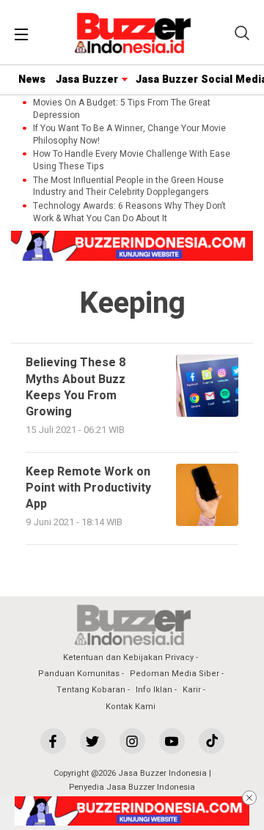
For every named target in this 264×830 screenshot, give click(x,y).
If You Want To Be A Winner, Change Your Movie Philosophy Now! (129, 134)
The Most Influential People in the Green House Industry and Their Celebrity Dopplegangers (128, 186)
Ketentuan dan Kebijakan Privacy (128, 657)
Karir (192, 689)
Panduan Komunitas (79, 673)
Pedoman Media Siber (174, 673)
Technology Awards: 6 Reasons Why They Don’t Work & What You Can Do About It (129, 212)
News (31, 79)
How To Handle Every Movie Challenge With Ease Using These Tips (131, 160)
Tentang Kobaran (90, 689)
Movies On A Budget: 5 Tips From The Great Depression (121, 109)
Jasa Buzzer (87, 79)
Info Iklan (154, 689)
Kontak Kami (130, 706)
